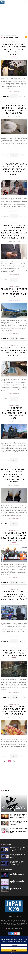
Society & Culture (14, 41)
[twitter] (14, 96)
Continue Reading (14, 91)
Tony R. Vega (6, 96)
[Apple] (18, 933)
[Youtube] (15, 933)
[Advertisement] (14, 19)
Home (2, 35)
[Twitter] (12, 933)
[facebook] (12, 96)
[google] (16, 96)
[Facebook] (9, 933)
